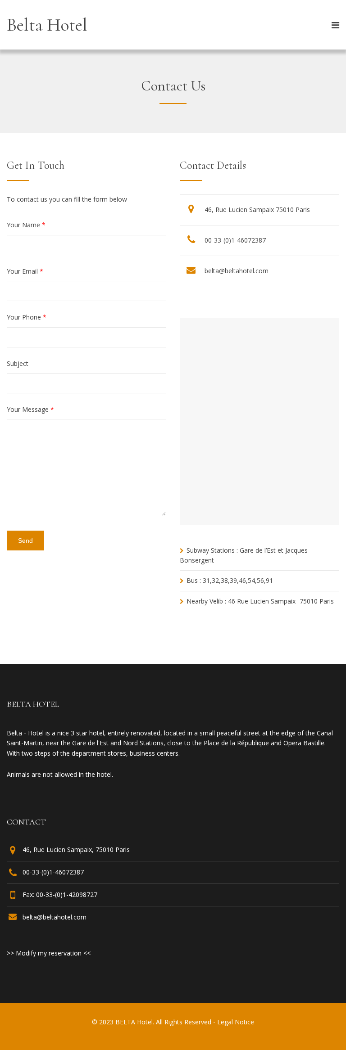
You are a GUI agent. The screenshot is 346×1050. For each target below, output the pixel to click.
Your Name (26, 225)
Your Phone (26, 317)
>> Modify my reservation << (49, 953)
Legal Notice (235, 1022)
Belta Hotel (47, 25)
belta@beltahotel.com (237, 270)
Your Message (30, 409)
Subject (17, 363)
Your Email (25, 271)
